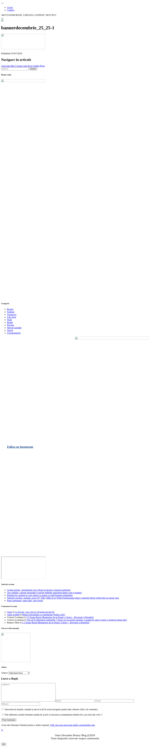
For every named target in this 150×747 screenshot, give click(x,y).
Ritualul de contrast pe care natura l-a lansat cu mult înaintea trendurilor (40, 595)
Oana (9, 612)
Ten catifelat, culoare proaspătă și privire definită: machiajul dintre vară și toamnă (44, 592)
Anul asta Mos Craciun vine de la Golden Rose (23, 66)
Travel (10, 330)
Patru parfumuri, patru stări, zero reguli (25, 600)
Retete (10, 322)
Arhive (4, 673)
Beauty (10, 309)
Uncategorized (14, 333)
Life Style (11, 317)
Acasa (10, 7)
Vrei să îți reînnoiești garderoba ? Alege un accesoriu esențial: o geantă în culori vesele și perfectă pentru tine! (77, 620)
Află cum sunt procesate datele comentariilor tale (72, 725)
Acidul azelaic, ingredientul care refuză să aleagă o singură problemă (38, 590)
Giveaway (12, 314)
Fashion (10, 312)
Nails (9, 320)
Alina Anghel (13, 614)
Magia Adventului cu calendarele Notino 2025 (43, 614)
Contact (10, 10)
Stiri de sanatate (14, 327)
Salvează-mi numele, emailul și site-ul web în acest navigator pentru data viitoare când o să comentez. (51, 709)
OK (3, 744)
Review (10, 325)
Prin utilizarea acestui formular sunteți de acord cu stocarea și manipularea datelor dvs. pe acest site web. (53, 714)
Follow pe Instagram (20, 446)
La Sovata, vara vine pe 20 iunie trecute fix (34, 612)
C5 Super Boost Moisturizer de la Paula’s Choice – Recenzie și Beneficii (60, 617)
